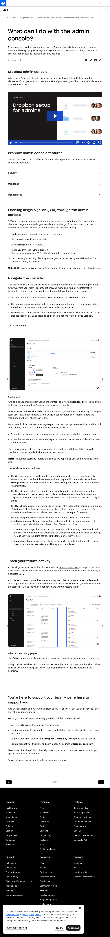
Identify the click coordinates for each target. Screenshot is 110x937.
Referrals (44, 890)
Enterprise (44, 822)
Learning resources (14, 895)
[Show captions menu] (77, 142)
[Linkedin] (95, 60)
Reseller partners (47, 895)
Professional (45, 812)
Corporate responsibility (84, 877)
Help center (11, 863)
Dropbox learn (11, 18)
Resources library (47, 877)
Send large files (81, 808)
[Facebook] (85, 60)
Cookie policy (12, 877)
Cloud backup (80, 826)
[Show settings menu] (88, 142)
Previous (7, 379)
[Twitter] (90, 60)
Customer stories (47, 872)
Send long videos (81, 812)
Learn (6, 9)
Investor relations (81, 872)
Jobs (76, 867)
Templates (10, 840)
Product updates (47, 849)
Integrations (11, 817)
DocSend (44, 831)
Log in (14, 234)
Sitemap (9, 890)
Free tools (10, 844)
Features (10, 822)
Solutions (10, 826)
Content (19, 476)
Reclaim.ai (44, 840)
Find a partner (46, 904)
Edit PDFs (78, 831)
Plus (42, 808)
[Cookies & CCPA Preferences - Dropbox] (43, 919)
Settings (19, 517)
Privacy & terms (13, 872)
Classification (22, 506)
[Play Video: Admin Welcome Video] (55, 116)
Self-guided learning (26, 18)
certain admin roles (69, 567)
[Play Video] (10, 142)
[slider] (47, 142)
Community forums (48, 886)
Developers (45, 881)
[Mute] (83, 142)
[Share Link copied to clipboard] (100, 60)
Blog (42, 863)
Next (102, 379)
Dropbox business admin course (49, 18)
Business (44, 817)
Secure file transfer (82, 822)
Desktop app (11, 808)
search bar (24, 730)
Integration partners (49, 899)
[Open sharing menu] (94, 142)
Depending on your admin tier (23, 291)
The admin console (17, 284)
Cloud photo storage (83, 817)
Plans (42, 844)
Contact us (11, 867)
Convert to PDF (80, 840)
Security (19, 491)
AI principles (11, 886)
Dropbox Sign (46, 835)
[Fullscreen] (99, 142)
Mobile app (11, 812)
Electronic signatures (83, 835)
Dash (42, 826)
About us (78, 863)
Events (43, 867)
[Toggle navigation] (106, 3)
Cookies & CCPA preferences (19, 881)
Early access (11, 835)
